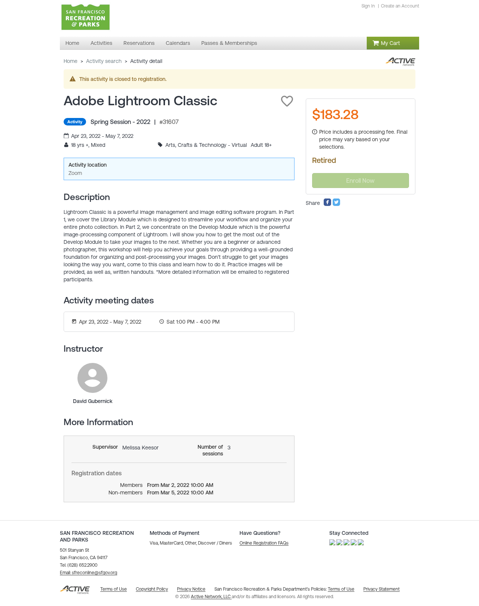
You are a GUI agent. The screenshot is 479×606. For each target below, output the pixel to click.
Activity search (104, 61)
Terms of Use (341, 589)
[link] (92, 378)
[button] (287, 101)
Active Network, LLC (211, 596)
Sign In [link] (368, 6)
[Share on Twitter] (336, 204)
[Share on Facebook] (327, 204)
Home (70, 61)
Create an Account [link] (400, 6)
